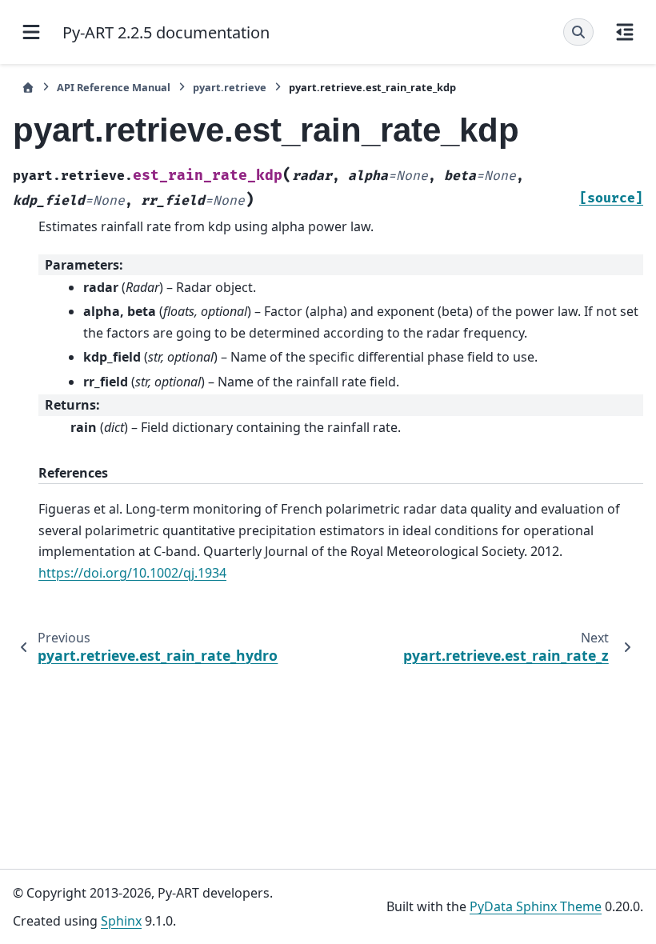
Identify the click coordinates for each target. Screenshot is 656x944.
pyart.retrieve (229, 87)
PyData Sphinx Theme (536, 906)
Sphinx (121, 921)
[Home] (28, 87)
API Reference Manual (113, 87)
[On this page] (624, 32)
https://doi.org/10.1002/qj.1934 (132, 573)
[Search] (578, 32)
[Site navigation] (31, 32)
